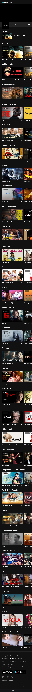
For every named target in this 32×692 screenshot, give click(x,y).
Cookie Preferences (16, 690)
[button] (16, 36)
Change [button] (11, 680)
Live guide (5, 656)
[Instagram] (3, 677)
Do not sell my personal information (13, 667)
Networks (13, 658)
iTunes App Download (7, 672)
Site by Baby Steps (25, 686)
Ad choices (5, 664)
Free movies (21, 656)
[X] (12, 677)
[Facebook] (7, 677)
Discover (13, 656)
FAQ (12, 664)
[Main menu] (29, 2)
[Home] (7, 2)
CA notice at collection (19, 661)
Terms (19, 658)
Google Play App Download (20, 672)
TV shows (5, 658)
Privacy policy (6, 661)
